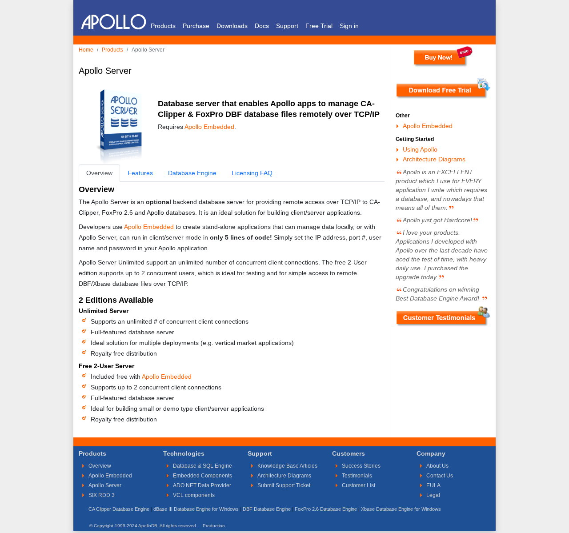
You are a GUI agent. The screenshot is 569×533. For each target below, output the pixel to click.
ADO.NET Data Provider (202, 485)
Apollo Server (104, 485)
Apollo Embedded (209, 126)
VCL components (194, 495)
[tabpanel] (232, 303)
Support (287, 25)
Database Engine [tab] (192, 172)
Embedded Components (202, 476)
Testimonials (357, 476)
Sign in (349, 25)
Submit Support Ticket (283, 485)
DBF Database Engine (267, 509)
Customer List (358, 485)
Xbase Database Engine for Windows (401, 509)
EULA (433, 485)
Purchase (196, 25)
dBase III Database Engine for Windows (196, 509)
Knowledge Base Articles (287, 466)
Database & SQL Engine (202, 466)
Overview (99, 466)
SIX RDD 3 (101, 495)
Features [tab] (140, 172)
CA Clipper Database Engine (118, 509)
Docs (262, 25)
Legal (433, 495)
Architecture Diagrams (434, 159)
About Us (437, 466)
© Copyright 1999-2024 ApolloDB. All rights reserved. (143, 525)
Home (86, 50)
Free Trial (319, 25)
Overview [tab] (99, 172)
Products (163, 25)
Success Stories (361, 466)
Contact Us (439, 476)
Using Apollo (420, 149)
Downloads (232, 25)
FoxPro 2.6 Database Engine (326, 509)
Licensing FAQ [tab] (252, 172)
